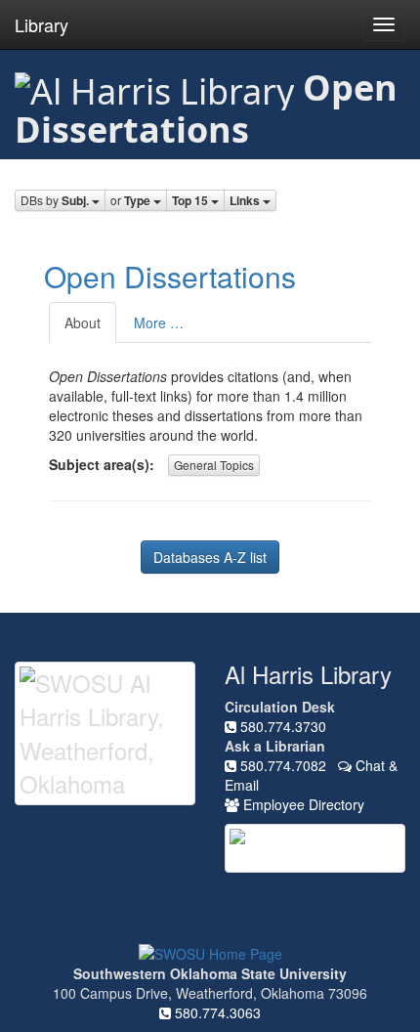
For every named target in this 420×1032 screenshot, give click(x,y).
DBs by (55, 200)
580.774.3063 (216, 1012)
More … (159, 322)
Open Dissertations (170, 276)
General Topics (214, 464)
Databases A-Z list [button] (210, 557)
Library (41, 24)
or (130, 200)
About (82, 322)
